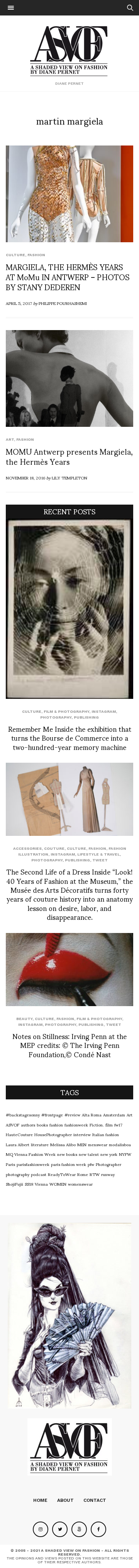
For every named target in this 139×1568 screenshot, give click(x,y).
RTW (95, 1174)
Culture (15, 255)
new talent (89, 1154)
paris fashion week (68, 1164)
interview (82, 1134)
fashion (56, 1124)
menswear (97, 1144)
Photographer (108, 1164)
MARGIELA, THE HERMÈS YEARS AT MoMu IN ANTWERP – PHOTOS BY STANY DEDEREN (68, 276)
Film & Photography (66, 711)
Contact (94, 1500)
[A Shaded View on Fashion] (69, 50)
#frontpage (52, 1114)
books (42, 1124)
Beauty (24, 1019)
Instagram (104, 711)
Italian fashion (105, 1134)
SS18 (29, 1184)
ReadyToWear (62, 1174)
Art (10, 439)
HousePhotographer (53, 1134)
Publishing (86, 717)
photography (17, 1174)
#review (72, 1114)
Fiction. (97, 1124)
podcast (38, 1174)
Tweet (100, 860)
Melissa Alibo (63, 1144)
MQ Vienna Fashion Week (31, 1154)
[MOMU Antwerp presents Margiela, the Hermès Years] (69, 378)
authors (28, 1124)
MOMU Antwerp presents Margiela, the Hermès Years (69, 456)
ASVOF (12, 1124)
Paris (10, 1164)
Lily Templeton (69, 477)
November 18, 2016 (25, 477)
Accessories (27, 848)
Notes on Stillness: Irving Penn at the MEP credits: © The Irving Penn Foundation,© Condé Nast (69, 1044)
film (109, 1124)
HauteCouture (19, 1134)
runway (108, 1174)
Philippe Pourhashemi (63, 303)
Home (40, 1500)
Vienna (41, 1184)
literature (40, 1144)
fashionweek (76, 1124)
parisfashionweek (33, 1164)
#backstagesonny (23, 1114)
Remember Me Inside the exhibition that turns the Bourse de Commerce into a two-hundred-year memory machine (69, 737)
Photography (55, 717)
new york (108, 1154)
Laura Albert (17, 1144)
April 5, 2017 (19, 303)
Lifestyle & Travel (98, 854)
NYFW (125, 1154)
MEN (81, 1144)
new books (67, 1154)
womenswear (80, 1184)
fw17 (118, 1124)
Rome (82, 1174)
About (65, 1500)
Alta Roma (92, 1114)
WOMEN (57, 1184)
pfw (91, 1164)
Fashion (36, 255)
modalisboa (120, 1144)
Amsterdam (114, 1114)
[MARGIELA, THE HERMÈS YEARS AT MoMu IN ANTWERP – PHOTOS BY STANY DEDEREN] (69, 194)
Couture (54, 848)
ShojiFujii (14, 1184)
